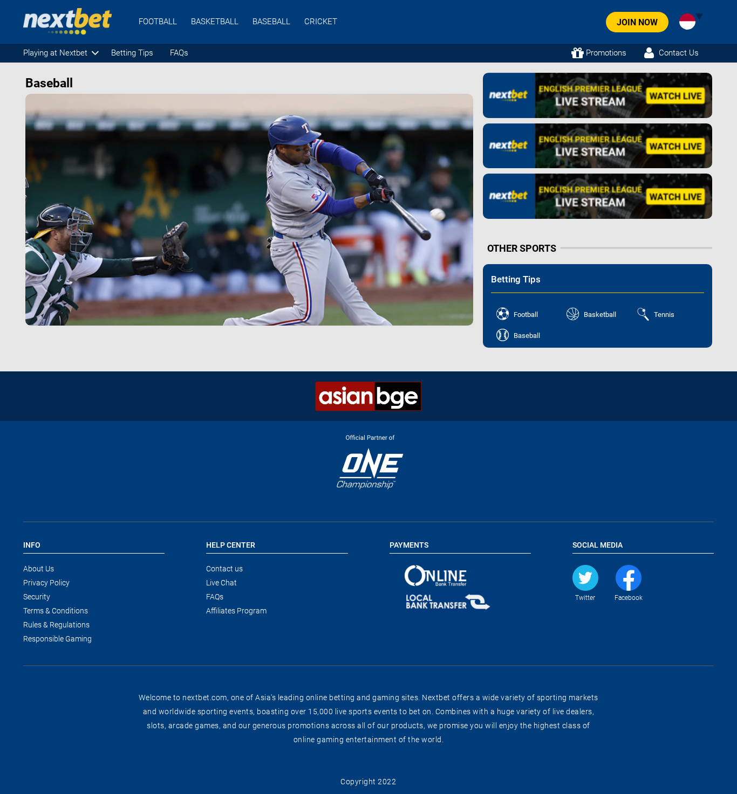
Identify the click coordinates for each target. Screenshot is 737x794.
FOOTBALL (158, 22)
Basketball (600, 314)
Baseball (527, 336)
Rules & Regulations (56, 624)
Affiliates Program (236, 610)
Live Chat (221, 582)
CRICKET (320, 22)
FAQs (179, 53)
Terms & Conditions (55, 610)
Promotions (606, 53)
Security (36, 596)
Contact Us (679, 53)
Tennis (664, 314)
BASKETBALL (214, 22)
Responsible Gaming (57, 638)
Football (526, 314)
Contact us (224, 568)
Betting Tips (132, 53)
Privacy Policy (46, 582)
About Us (38, 568)
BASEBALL (271, 22)
